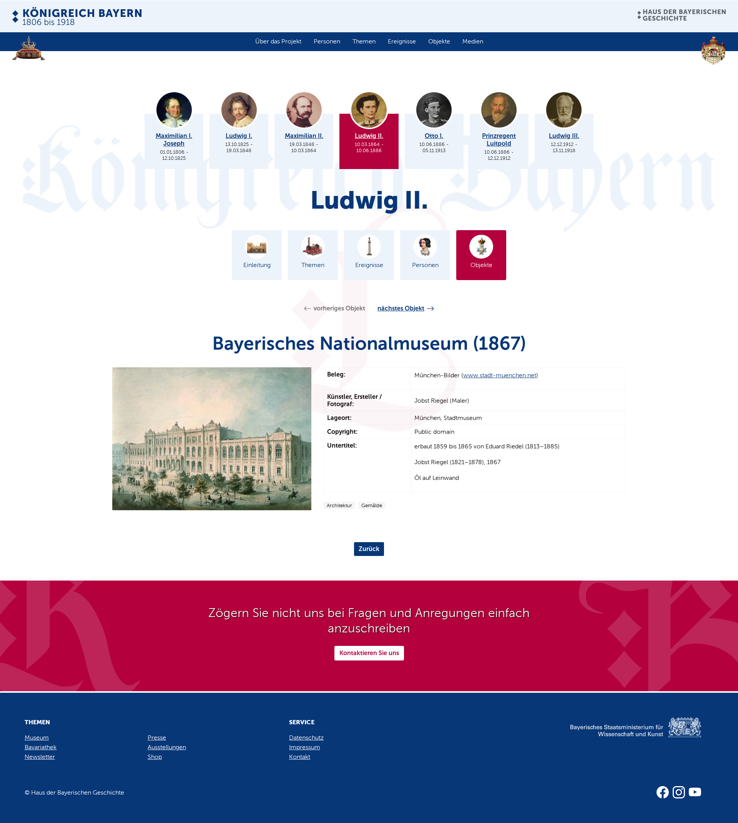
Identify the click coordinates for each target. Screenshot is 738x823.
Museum (37, 737)
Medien (472, 41)
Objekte (439, 41)
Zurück (369, 549)
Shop (155, 756)
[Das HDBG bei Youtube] (695, 792)
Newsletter (40, 756)
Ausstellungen (167, 747)
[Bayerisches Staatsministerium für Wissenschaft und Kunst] (622, 735)
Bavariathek (41, 747)
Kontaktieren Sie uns (369, 653)
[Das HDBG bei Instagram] (679, 792)
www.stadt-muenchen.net (499, 375)
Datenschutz (306, 737)
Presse (157, 737)
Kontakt (299, 756)
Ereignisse (402, 41)
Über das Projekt (278, 41)
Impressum (304, 747)
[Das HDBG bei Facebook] (663, 792)
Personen (327, 41)
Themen (364, 41)
